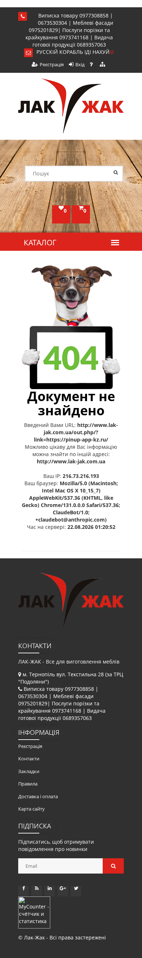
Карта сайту (31, 808)
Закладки (28, 771)
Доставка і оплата (38, 796)
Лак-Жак (34, 937)
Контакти (28, 758)
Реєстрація (52, 64)
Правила (28, 783)
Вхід (79, 64)
